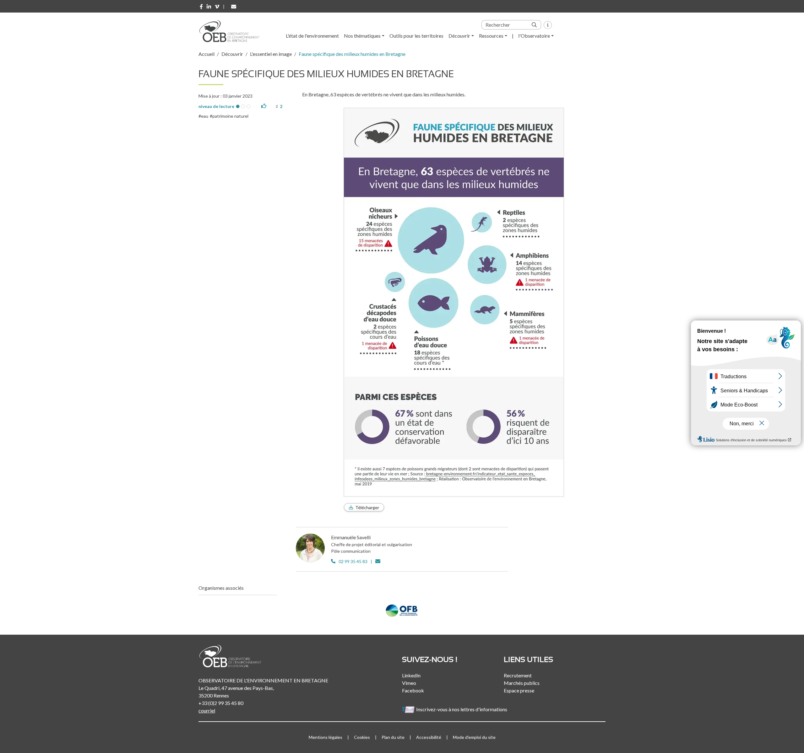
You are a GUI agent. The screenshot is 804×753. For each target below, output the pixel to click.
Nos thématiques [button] (362, 36)
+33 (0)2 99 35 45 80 (220, 703)
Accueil (206, 54)
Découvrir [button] (459, 36)
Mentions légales (325, 737)
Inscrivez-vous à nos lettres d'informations (462, 709)
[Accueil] (231, 31)
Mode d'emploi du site (474, 737)
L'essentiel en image (271, 54)
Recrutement (518, 675)
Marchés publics (522, 683)
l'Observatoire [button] (534, 36)
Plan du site (393, 737)
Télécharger (367, 507)
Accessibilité (428, 737)
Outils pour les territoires (416, 36)
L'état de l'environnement (312, 36)
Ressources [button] (491, 36)
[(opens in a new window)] (201, 6)
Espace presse (519, 690)
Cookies (362, 737)
